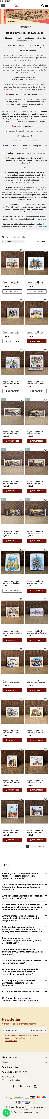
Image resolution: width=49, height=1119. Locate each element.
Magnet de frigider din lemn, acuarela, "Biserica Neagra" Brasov (11, 781)
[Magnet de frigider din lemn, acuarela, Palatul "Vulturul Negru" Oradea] (12, 263)
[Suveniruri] (24, 16)
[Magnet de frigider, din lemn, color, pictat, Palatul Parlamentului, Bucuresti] (36, 612)
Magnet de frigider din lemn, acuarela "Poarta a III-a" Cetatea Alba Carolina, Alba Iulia (36, 682)
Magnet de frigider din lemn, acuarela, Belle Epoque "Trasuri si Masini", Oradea (36, 482)
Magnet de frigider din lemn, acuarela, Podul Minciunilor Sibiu (35, 831)
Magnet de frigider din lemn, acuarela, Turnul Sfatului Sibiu (11, 831)
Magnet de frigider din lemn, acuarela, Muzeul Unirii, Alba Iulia (11, 732)
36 (40, 846)
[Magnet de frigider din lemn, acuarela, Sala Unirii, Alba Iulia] (12, 612)
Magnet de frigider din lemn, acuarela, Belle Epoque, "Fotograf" (11, 432)
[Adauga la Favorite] (21, 250)
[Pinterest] (21, 1086)
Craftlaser (23, 80)
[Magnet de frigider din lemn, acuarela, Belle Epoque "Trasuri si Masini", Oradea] (36, 463)
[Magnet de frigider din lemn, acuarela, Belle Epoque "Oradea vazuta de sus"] (36, 513)
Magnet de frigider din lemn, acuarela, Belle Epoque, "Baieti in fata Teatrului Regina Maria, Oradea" (35, 432)
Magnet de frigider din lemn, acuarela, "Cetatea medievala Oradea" (35, 383)
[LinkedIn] (28, 1086)
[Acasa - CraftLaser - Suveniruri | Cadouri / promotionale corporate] (16, 5)
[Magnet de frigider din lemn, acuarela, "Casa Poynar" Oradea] (36, 562)
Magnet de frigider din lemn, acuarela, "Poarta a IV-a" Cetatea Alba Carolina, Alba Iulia (12, 682)
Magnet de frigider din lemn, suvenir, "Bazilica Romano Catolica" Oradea (12, 582)
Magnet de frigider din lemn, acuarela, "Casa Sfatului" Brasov (35, 781)
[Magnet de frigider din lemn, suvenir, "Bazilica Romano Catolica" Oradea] (12, 562)
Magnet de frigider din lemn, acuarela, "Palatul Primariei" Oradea (11, 383)
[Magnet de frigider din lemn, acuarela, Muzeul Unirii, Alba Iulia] (12, 712)
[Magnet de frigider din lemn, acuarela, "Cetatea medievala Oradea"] (36, 363)
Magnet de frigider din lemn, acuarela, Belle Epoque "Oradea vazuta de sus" (36, 532)
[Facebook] (13, 1086)
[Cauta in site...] (42, 5)
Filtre (42, 242)
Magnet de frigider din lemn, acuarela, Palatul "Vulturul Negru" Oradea (11, 283)
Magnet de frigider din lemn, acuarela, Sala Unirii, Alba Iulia (12, 632)
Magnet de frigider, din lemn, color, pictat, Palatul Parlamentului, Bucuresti (36, 632)
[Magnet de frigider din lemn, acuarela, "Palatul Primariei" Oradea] (12, 363)
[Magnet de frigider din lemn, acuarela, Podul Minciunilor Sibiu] (36, 812)
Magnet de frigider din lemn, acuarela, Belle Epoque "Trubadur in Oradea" (11, 532)
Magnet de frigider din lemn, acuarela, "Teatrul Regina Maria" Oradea (11, 333)
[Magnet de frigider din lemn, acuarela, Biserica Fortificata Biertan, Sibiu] (36, 712)
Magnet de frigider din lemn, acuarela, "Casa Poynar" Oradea (35, 582)
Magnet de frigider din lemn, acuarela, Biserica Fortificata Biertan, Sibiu (35, 732)
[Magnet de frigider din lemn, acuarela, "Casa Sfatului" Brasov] (36, 762)
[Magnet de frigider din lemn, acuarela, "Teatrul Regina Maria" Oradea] (12, 313)
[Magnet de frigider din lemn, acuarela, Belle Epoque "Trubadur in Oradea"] (12, 513)
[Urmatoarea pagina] (43, 846)
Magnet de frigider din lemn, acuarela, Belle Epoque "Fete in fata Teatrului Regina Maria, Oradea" (11, 482)
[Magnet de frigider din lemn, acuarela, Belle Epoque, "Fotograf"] (12, 413)
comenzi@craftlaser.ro (14, 1080)
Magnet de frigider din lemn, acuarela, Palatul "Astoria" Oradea (35, 283)
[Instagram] (35, 1086)
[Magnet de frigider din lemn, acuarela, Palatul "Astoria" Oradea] (36, 263)
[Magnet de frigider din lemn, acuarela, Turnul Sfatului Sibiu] (12, 812)
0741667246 (10, 1077)
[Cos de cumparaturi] (46, 5)
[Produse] (3, 6)
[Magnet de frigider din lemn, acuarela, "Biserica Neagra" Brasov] (12, 762)
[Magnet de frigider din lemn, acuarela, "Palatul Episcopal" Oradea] (36, 313)
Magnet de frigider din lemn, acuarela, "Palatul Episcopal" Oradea (35, 333)
